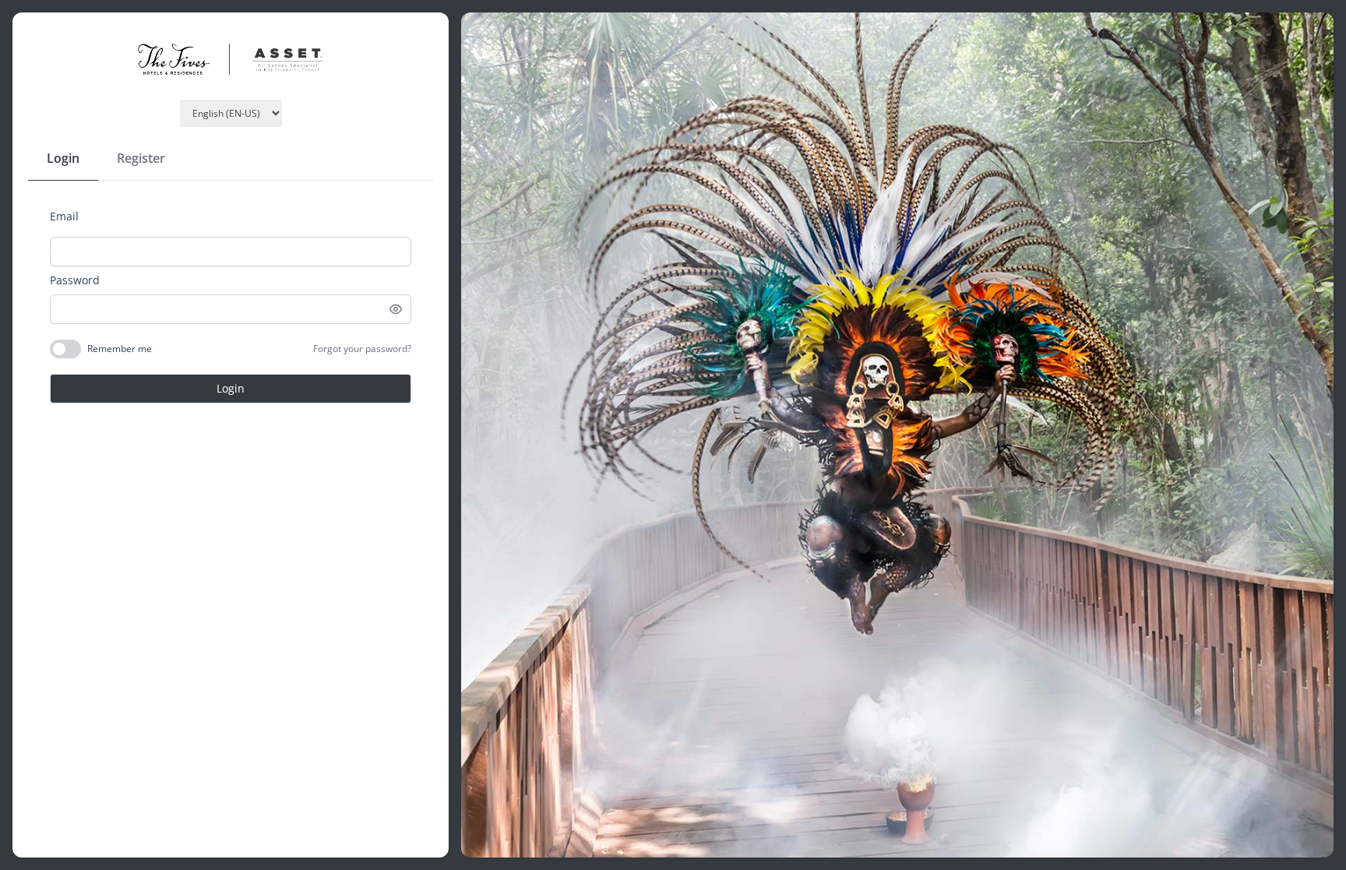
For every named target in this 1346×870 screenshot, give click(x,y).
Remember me (119, 349)
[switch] (65, 349)
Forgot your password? (362, 349)
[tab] (63, 158)
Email (64, 216)
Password (75, 280)
